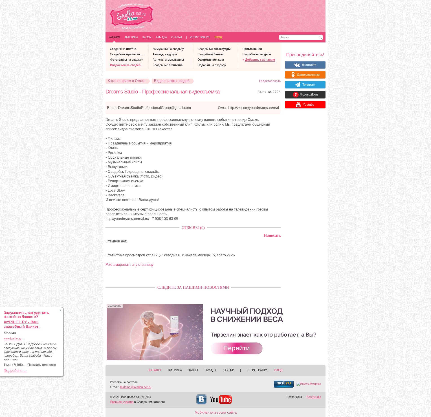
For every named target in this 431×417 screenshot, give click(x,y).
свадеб (125, 65)
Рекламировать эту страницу (130, 264)
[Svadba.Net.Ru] (131, 17)
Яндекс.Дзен (308, 94)
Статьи (176, 37)
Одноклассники (308, 74)
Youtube (308, 104)
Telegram (308, 84)
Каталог (115, 37)
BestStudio (314, 397)
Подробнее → (15, 371)
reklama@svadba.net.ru (135, 387)
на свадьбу (126, 59)
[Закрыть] (61, 310)
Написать (272, 235)
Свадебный (210, 54)
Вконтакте (309, 65)
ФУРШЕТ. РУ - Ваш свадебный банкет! (22, 324)
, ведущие (165, 54)
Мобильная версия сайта (216, 412)
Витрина (131, 37)
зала (211, 59)
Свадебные (123, 49)
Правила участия (121, 402)
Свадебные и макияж (131, 54)
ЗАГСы (147, 37)
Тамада (161, 37)
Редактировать (270, 81)
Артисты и (168, 59)
